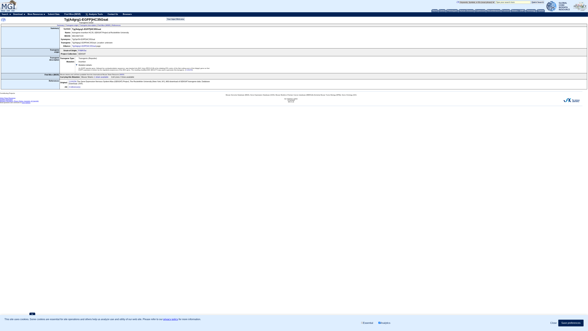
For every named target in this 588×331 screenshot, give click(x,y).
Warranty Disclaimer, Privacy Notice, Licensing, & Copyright (19, 101)
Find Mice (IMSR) (72, 14)
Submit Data (53, 14)
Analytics (385, 323)
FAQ (13, 10)
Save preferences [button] (570, 323)
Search (5, 14)
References (116, 25)
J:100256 (189, 70)
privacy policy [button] (170, 319)
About (3, 10)
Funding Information (6, 99)
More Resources (35, 14)
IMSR (122, 74)
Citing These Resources (7, 98)
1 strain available (101, 77)
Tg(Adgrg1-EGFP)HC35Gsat (84, 46)
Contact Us (113, 14)
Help (8, 10)
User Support (26, 102)
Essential (368, 323)
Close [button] (553, 323)
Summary (60, 25)
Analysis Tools (95, 14)
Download (18, 14)
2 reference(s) (74, 87)
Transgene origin (72, 25)
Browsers (127, 14)
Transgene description (87, 25)
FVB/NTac (82, 50)
